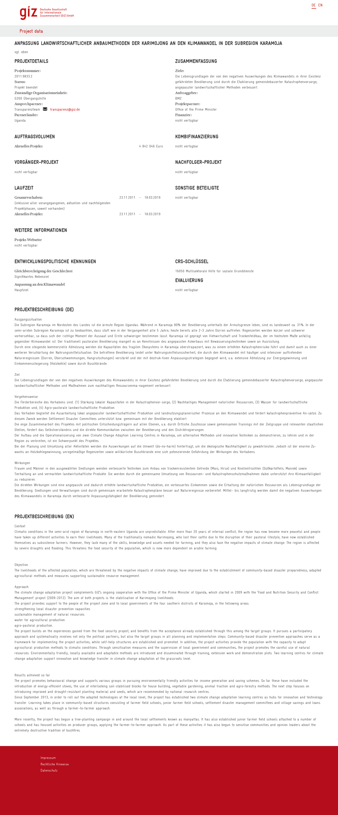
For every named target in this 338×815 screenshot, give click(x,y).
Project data (31, 31)
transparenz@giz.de (63, 109)
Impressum (48, 758)
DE (314, 5)
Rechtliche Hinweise (54, 764)
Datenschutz (48, 770)
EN (320, 5)
